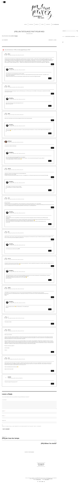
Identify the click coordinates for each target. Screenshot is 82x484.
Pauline (11, 68)
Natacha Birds (39, 479)
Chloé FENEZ (47, 479)
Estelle (9, 141)
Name (3, 410)
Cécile (9, 168)
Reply (52, 64)
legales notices (50, 478)
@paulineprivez (41, 465)
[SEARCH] (77, 31)
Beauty (37, 24)
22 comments (5, 39)
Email (3, 415)
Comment (4, 399)
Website (4, 420)
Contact (48, 24)
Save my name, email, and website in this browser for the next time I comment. (21, 426)
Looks (54, 39)
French (16, 35)
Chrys (9, 287)
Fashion (31, 24)
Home (25, 24)
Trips (42, 24)
